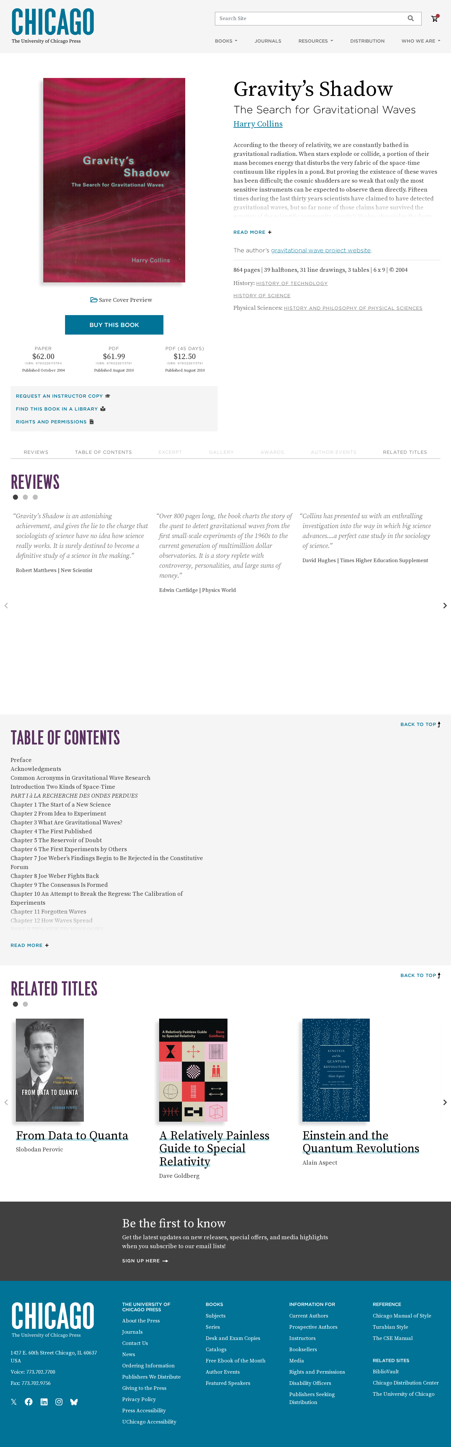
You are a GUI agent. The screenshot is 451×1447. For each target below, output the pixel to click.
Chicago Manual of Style (402, 1316)
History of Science (262, 296)
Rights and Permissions (55, 421)
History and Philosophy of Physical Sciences (353, 308)
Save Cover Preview (125, 300)
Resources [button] (313, 41)
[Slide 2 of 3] (25, 497)
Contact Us (135, 1343)
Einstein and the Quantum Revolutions (360, 1143)
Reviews (36, 452)
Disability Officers (310, 1383)
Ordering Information (148, 1365)
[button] (254, 232)
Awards (272, 452)
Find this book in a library (61, 409)
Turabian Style (390, 1327)
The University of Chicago (403, 1394)
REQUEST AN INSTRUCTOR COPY (63, 396)
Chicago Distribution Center (406, 1383)
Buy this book (126, 325)
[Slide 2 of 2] (25, 1004)
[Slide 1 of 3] (15, 497)
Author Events (334, 452)
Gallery (221, 452)
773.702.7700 (40, 1372)
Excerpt (170, 452)
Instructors (302, 1338)
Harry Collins (258, 124)
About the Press (141, 1321)
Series (213, 1327)
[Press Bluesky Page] (74, 1402)
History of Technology (292, 283)
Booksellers (303, 1349)
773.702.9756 (36, 1383)
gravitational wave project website (321, 250)
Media (296, 1360)
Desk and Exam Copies (233, 1338)
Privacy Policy (139, 1399)
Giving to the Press (144, 1388)
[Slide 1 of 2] (15, 1004)
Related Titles (405, 452)
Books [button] (224, 41)
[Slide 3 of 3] (35, 497)
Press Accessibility (144, 1410)
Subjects (216, 1316)
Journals (268, 41)
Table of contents (103, 452)
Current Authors (308, 1316)
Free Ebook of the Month (235, 1360)
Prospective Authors (313, 1327)
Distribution (367, 41)
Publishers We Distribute (151, 1377)
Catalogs (216, 1349)
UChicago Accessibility (149, 1422)
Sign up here (145, 1260)
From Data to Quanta (72, 1136)
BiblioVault (386, 1371)
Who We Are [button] (418, 41)
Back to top (418, 724)
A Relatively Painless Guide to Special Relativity (214, 1149)
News (128, 1354)
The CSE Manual (393, 1338)
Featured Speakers (228, 1383)
